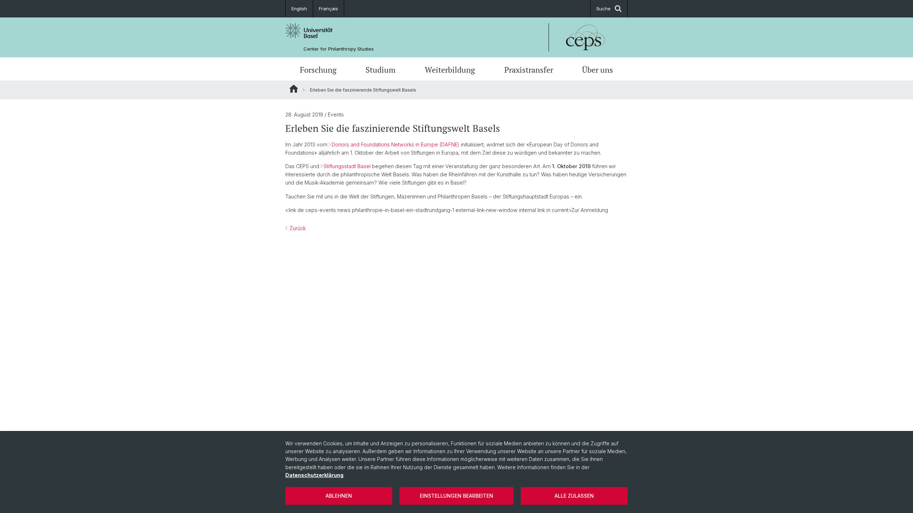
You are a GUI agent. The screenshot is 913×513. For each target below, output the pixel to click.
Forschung (318, 69)
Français (328, 8)
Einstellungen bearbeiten (456, 496)
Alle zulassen (574, 496)
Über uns (597, 69)
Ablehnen (339, 496)
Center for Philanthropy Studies (339, 49)
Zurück (297, 228)
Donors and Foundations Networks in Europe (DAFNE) (395, 144)
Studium (381, 69)
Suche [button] (603, 8)
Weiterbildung (450, 69)
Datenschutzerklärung (314, 475)
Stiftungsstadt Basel (347, 166)
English (299, 8)
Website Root (294, 89)
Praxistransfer (528, 69)
